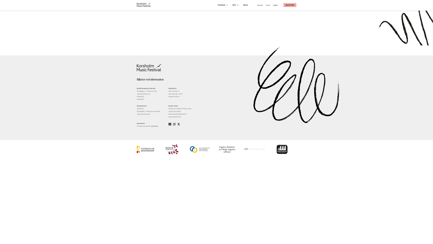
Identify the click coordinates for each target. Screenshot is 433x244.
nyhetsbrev (154, 126)
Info (234, 5)
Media (245, 5)
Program (221, 5)
